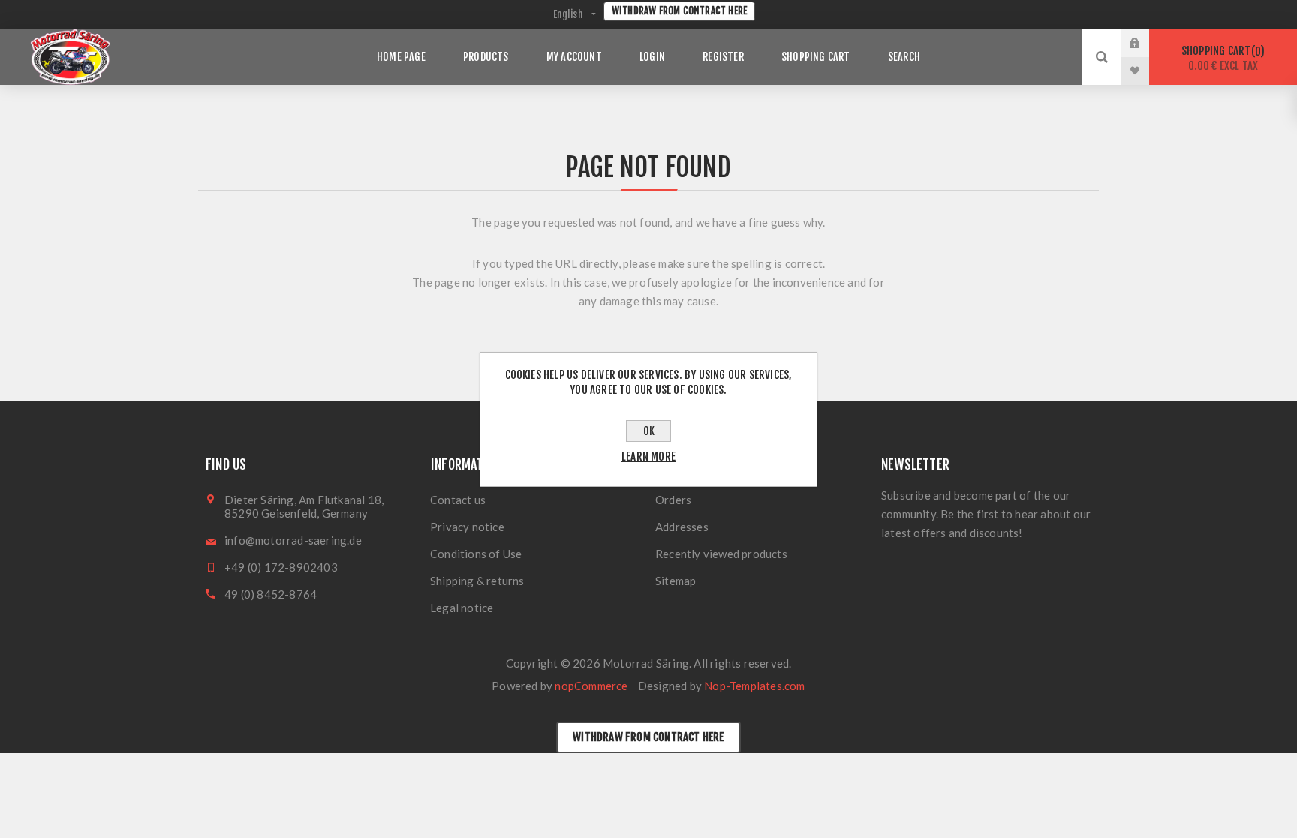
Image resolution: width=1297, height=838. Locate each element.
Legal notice (461, 607)
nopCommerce (591, 685)
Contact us (458, 499)
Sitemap (675, 580)
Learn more (648, 456)
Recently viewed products (721, 553)
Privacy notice (467, 526)
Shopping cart (1220, 58)
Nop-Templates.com (754, 685)
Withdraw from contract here (679, 11)
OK (649, 431)
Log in (1146, 42)
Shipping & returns (477, 580)
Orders (673, 499)
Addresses (682, 526)
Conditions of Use (476, 553)
